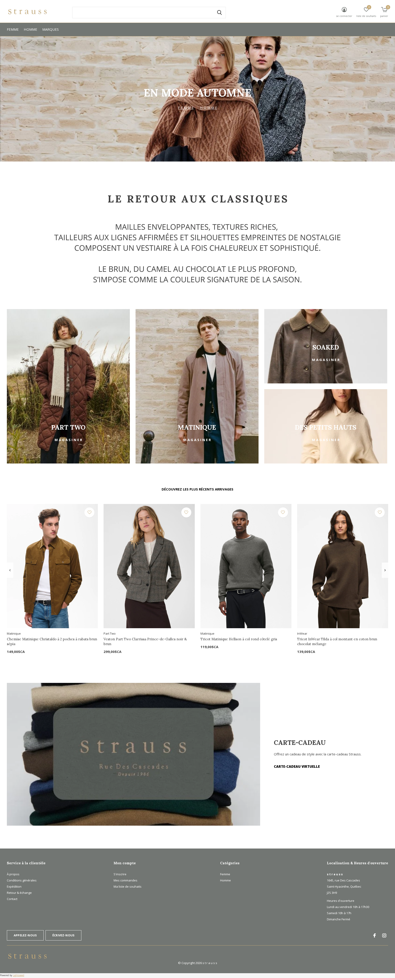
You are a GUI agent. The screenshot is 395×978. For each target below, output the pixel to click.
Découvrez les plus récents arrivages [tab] (197, 489)
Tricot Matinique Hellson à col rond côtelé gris (238, 639)
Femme (13, 29)
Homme (30, 29)
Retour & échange (19, 893)
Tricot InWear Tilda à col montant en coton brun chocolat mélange (337, 641)
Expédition (14, 886)
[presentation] (10, 570)
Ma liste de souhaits (127, 886)
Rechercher (219, 12)
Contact (12, 899)
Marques (50, 29)
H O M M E (208, 107)
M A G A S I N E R (68, 439)
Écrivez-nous (63, 935)
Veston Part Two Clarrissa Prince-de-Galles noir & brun (145, 641)
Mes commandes (125, 880)
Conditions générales (22, 880)
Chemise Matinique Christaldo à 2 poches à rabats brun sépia (52, 641)
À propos (13, 874)
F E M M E (186, 107)
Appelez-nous (25, 935)
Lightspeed (18, 975)
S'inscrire (120, 874)
